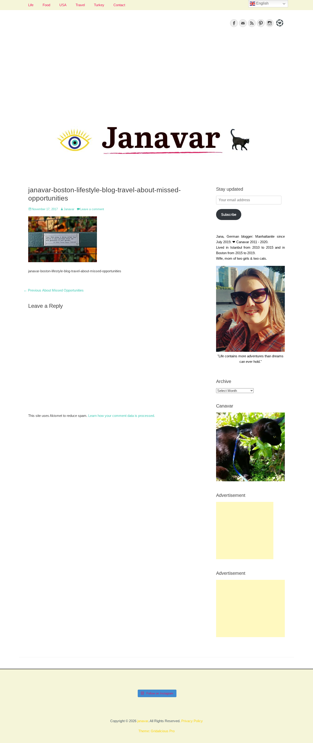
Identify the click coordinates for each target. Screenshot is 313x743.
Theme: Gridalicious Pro (156, 731)
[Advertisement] (156, 73)
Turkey (99, 5)
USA (62, 5)
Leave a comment (92, 209)
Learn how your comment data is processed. (121, 416)
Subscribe (228, 214)
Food (46, 5)
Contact (119, 5)
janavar (142, 721)
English (262, 3)
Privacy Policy (192, 721)
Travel (80, 5)
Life (30, 5)
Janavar (69, 209)
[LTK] (279, 27)
